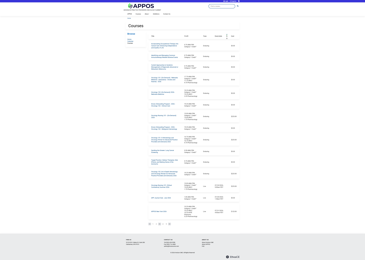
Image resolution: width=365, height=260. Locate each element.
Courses (138, 14)
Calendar (130, 41)
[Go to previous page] (149, 224)
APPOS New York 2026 (159, 211)
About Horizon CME (207, 242)
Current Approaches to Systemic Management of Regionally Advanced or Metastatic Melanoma (164, 67)
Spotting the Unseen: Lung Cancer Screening (162, 151)
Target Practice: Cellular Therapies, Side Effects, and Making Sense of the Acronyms (164, 162)
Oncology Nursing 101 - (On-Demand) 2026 (163, 116)
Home (129, 18)
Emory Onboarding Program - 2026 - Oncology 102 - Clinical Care (163, 105)
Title (152, 36)
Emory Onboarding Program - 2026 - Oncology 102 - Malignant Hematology (164, 128)
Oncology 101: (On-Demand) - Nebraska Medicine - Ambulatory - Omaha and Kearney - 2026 (164, 80)
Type (205, 36)
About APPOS (206, 244)
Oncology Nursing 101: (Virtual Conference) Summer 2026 (161, 186)
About (147, 14)
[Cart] (239, 1)
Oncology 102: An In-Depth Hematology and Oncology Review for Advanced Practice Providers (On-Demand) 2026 (164, 174)
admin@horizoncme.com (171, 246)
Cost (232, 36)
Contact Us (166, 14)
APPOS (129, 14)
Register (233, 1)
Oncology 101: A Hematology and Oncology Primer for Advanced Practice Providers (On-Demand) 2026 (164, 140)
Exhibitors (156, 14)
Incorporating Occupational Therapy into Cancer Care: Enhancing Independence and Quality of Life (164, 46)
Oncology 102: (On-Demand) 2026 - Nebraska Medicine (163, 93)
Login (226, 1)
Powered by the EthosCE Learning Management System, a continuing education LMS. (233, 257)
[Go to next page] (169, 224)
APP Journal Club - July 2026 (161, 198)
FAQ (203, 246)
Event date (218, 36)
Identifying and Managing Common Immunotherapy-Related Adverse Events (164, 56)
